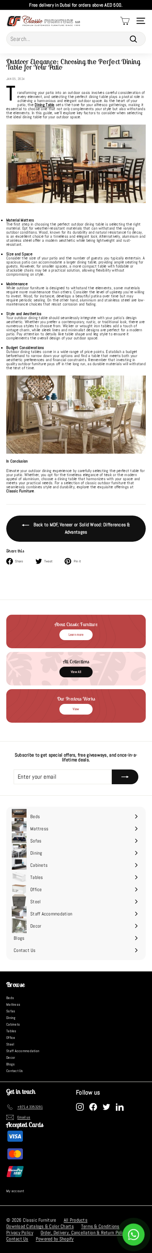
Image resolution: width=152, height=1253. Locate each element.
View (76, 709)
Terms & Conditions (100, 1226)
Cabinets (13, 1024)
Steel (10, 1044)
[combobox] (76, 39)
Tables (11, 1031)
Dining (11, 1017)
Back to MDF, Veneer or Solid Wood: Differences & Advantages (81, 528)
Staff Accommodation (22, 1050)
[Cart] (125, 21)
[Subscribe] (125, 776)
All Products (75, 1220)
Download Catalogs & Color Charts (40, 1226)
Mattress (13, 1004)
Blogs (10, 1064)
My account (15, 1191)
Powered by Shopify (55, 1239)
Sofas (10, 1011)
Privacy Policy (19, 1232)
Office (10, 1037)
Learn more (76, 634)
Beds (10, 997)
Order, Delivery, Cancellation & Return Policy (84, 1232)
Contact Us (14, 1070)
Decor (10, 1057)
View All (76, 672)
